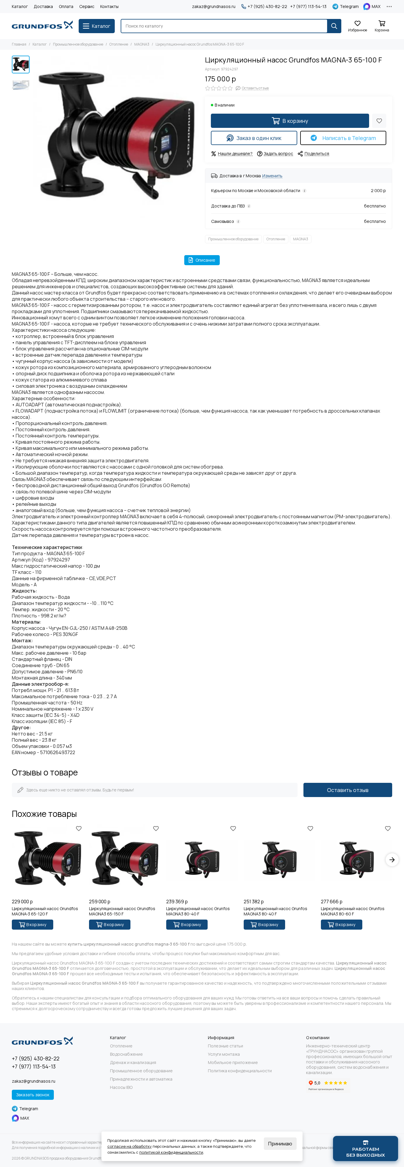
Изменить (272, 176)
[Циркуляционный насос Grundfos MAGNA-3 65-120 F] (47, 860)
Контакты (109, 6)
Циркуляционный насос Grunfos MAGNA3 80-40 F (198, 911)
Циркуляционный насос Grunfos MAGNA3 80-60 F (352, 911)
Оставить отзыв (348, 789)
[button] (35, 139)
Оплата (66, 6)
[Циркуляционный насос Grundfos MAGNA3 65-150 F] (124, 860)
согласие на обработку (129, 1146)
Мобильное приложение (233, 1062)
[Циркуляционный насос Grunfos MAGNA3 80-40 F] (201, 860)
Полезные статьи (225, 1046)
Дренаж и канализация (133, 1062)
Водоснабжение (126, 1054)
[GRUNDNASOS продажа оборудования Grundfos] (42, 26)
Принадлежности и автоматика (141, 1079)
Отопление (118, 44)
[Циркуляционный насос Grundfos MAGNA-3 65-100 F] (116, 139)
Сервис (86, 6)
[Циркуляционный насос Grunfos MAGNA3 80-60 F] (356, 860)
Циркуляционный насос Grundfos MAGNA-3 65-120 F (45, 911)
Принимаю (280, 1143)
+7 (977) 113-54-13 (308, 6)
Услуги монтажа (224, 1054)
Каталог (20, 6)
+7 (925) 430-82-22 (267, 6)
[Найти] (334, 26)
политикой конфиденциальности (171, 1152)
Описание (205, 260)
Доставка (43, 6)
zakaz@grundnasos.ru (213, 6)
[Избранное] (379, 121)
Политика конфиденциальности (240, 1070)
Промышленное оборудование (78, 44)
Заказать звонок (32, 1094)
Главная (19, 44)
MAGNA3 (141, 44)
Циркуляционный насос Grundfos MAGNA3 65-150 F (122, 911)
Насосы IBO (121, 1087)
